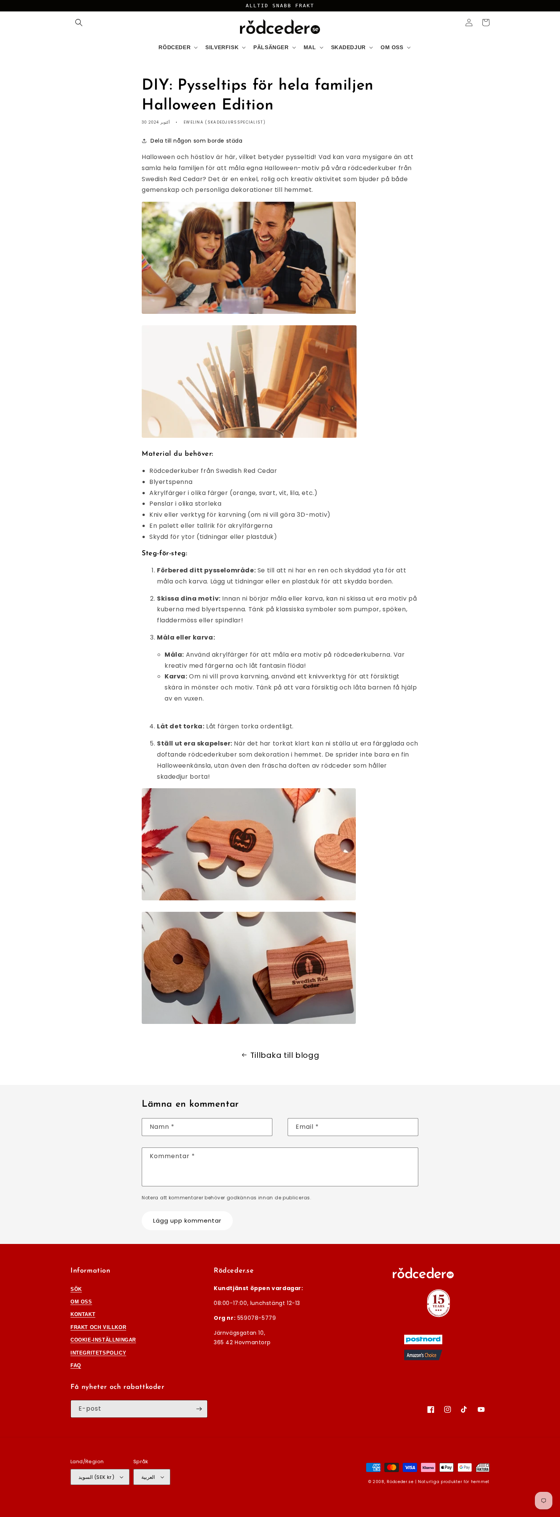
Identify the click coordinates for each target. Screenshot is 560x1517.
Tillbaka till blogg (284, 1055)
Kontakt (82, 1314)
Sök (76, 1289)
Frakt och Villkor (98, 1327)
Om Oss (81, 1302)
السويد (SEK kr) (96, 1477)
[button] (78, 22)
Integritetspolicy (98, 1353)
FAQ (75, 1365)
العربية (148, 1477)
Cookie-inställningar (103, 1340)
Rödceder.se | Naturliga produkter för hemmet (438, 1482)
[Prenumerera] (198, 1409)
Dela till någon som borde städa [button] (196, 141)
